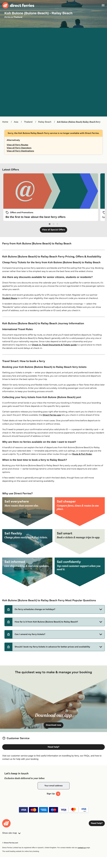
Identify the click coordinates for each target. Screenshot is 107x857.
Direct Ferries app (52, 415)
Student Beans (9, 298)
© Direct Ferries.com (10, 843)
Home (5, 122)
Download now (53, 725)
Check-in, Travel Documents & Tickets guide (54, 345)
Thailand (28, 122)
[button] (54, 609)
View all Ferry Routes (17, 145)
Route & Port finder (82, 454)
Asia (16, 122)
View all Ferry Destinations (20, 151)
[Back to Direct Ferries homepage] (18, 5)
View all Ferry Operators (19, 148)
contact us (82, 848)
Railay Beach (44, 122)
